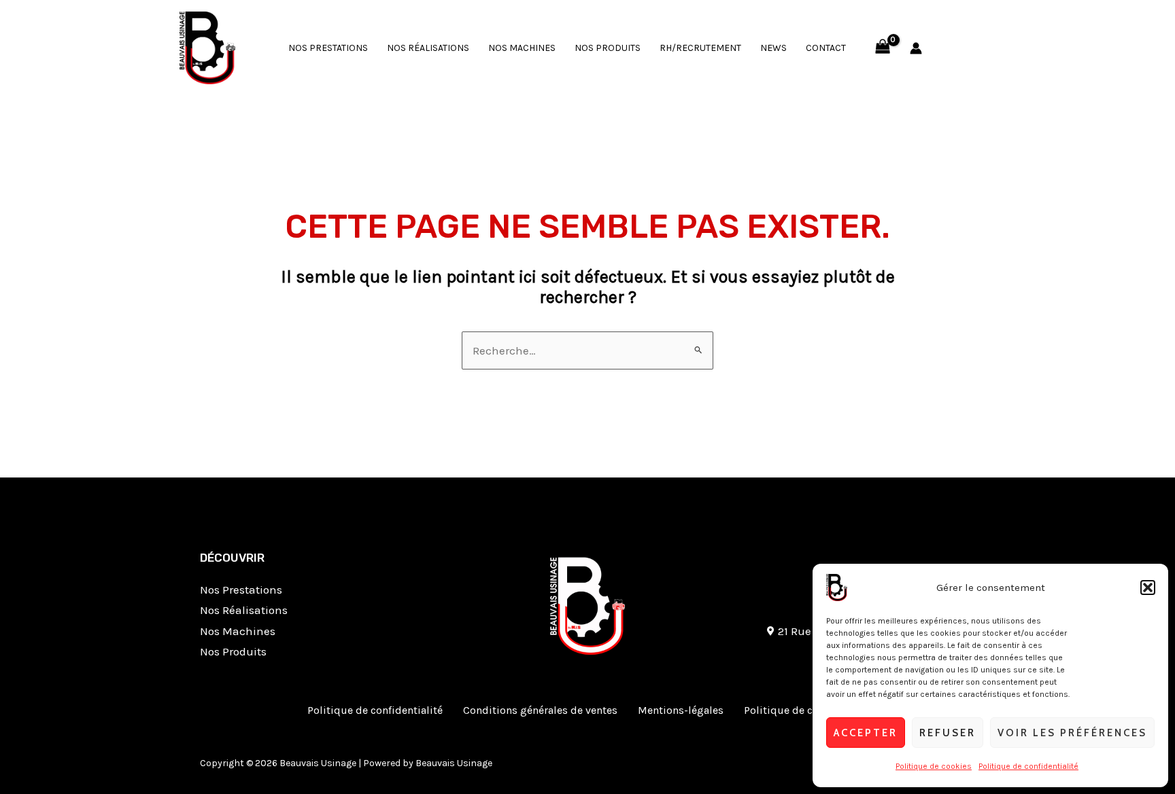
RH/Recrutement (700, 48)
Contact (826, 48)
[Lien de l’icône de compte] (916, 48)
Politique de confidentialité (1028, 766)
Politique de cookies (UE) (806, 710)
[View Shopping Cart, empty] (882, 48)
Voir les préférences (1072, 733)
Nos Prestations (328, 48)
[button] (1148, 587)
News (773, 48)
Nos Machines (522, 48)
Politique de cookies (934, 766)
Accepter (866, 733)
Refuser (947, 733)
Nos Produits (608, 48)
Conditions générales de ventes (540, 710)
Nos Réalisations (428, 48)
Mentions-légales (680, 710)
